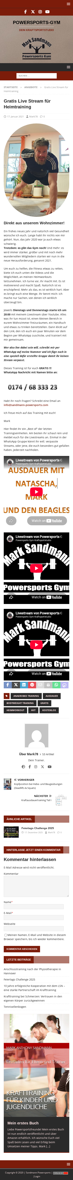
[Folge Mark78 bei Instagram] (34, 767)
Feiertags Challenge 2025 (38, 828)
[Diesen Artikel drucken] (48, 685)
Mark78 (33, 116)
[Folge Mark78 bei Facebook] (28, 767)
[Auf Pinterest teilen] (32, 685)
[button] (68, 4)
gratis (44, 703)
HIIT (33, 710)
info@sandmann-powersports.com (26, 405)
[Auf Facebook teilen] (8, 685)
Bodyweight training (20, 703)
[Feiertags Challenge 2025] (11, 832)
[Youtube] (47, 12)
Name (7, 902)
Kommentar (11, 873)
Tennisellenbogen (15, 1006)
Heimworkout (15, 710)
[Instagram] (40, 12)
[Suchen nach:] (36, 75)
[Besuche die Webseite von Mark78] (23, 767)
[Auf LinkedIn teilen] (24, 685)
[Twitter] (33, 12)
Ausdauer (52, 696)
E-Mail (8, 913)
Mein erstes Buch (23, 1123)
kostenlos (49, 710)
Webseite (9, 924)
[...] (48, 1146)
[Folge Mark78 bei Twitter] (41, 767)
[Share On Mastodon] (64, 685)
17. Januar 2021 (15, 116)
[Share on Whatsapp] (56, 685)
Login (37, 1176)
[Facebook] (25, 12)
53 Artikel (48, 754)
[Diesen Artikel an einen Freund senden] (40, 685)
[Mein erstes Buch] (36, 1065)
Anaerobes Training (26, 696)
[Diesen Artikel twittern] (16, 685)
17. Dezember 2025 (34, 832)
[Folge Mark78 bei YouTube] (48, 767)
